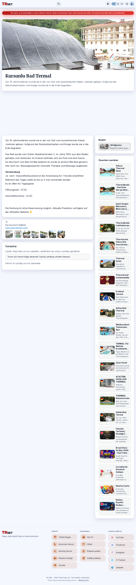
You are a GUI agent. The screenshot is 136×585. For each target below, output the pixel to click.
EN (118, 4)
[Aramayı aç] (58, 4)
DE (122, 4)
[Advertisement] (68, 113)
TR (113, 4)
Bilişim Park (84, 580)
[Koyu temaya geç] (132, 4)
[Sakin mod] (127, 4)
